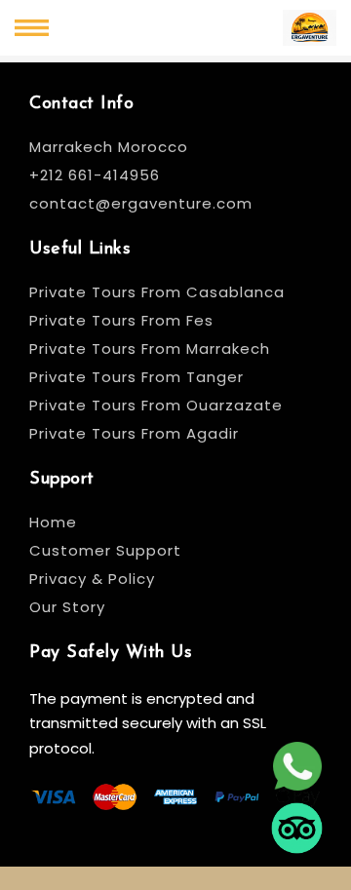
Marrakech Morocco (108, 146)
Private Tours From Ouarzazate (156, 405)
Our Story (67, 607)
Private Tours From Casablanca (159, 292)
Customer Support (105, 550)
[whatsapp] (297, 768)
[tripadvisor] (297, 830)
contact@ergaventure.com (141, 203)
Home (53, 522)
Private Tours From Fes (121, 320)
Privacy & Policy (92, 578)
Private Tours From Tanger (136, 377)
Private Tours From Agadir (134, 433)
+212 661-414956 (94, 175)
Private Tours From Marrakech (149, 348)
